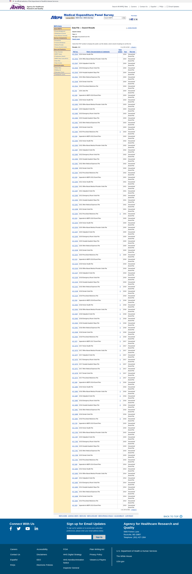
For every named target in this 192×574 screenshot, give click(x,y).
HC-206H (75, 305)
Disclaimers (42, 554)
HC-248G (75, 104)
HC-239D (75, 159)
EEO (39, 560)
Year (125, 52)
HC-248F (75, 109)
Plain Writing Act (97, 549)
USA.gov (120, 561)
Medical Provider (59, 44)
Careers (134, 6)
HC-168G (75, 473)
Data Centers (58, 63)
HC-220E (75, 236)
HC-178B (75, 455)
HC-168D (75, 487)
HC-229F (75, 191)
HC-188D (75, 405)
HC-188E (75, 400)
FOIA (65, 549)
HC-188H (75, 387)
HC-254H (75, 54)
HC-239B (75, 168)
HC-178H (75, 428)
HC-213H (75, 264)
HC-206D (75, 323)
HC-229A (75, 214)
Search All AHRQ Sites (120, 6)
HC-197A (75, 378)
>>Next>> (133, 47)
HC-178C (75, 451)
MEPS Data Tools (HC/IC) (61, 58)
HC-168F (75, 478)
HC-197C (75, 369)
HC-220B (75, 250)
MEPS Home (58, 26)
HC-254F (75, 63)
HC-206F (75, 314)
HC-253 (74, 91)
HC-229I (74, 177)
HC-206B (75, 332)
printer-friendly (132, 28)
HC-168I (74, 464)
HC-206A (75, 337)
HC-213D (75, 282)
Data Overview (59, 52)
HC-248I (74, 95)
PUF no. (75, 52)
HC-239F (75, 150)
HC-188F (75, 396)
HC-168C (75, 492)
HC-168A (75, 501)
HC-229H (75, 182)
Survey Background (60, 31)
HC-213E (75, 277)
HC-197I (74, 341)
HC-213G (75, 268)
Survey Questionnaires (61, 47)
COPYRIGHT (129, 516)
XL (137, 19)
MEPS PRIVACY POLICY (105, 516)
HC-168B (75, 496)
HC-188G (75, 391)
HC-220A (75, 255)
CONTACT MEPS (73, 516)
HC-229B (75, 209)
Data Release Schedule (61, 35)
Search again (76, 39)
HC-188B (75, 414)
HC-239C (75, 163)
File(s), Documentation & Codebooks (98, 52)
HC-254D (75, 72)
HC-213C (75, 287)
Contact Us (144, 6)
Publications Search (60, 56)
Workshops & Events (60, 33)
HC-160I (74, 505)
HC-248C (75, 122)
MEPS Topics (58, 54)
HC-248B (75, 127)
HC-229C (75, 204)
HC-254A (75, 86)
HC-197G (75, 350)
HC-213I (74, 259)
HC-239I (74, 136)
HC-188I (74, 382)
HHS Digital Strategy (72, 554)
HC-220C (75, 245)
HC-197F (75, 355)
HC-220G (75, 227)
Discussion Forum (59, 72)
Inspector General (71, 568)
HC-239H (75, 141)
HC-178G (75, 432)
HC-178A (75, 460)
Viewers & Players (98, 560)
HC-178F (75, 437)
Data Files (57, 60)
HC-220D (75, 241)
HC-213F (75, 273)
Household (58, 40)
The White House (124, 556)
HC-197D (75, 364)
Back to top (171, 516)
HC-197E (75, 359)
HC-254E (75, 68)
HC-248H (75, 100)
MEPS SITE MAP (92, 516)
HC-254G (75, 59)
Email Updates (173, 6)
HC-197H (75, 346)
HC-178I (74, 423)
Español (153, 6)
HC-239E (75, 154)
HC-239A (75, 173)
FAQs (161, 6)
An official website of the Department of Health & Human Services (36, 1)
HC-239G (75, 145)
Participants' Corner (60, 74)
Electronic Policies (45, 565)
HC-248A (75, 132)
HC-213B (75, 291)
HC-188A (75, 419)
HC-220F (75, 232)
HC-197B (75, 373)
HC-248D (75, 118)
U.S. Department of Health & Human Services (136, 551)
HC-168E (75, 482)
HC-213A (75, 296)
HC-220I (74, 218)
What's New (58, 67)
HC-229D (75, 200)
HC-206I (74, 300)
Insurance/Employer (60, 42)
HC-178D (75, 446)
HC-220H (75, 223)
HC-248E (75, 113)
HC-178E (75, 441)
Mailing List (58, 70)
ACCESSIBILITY (119, 516)
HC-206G (75, 309)
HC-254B (75, 81)
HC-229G (75, 186)
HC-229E (75, 195)
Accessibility (42, 549)
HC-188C (75, 410)
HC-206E (75, 318)
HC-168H (75, 469)
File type (132, 52)
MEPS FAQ (82, 516)
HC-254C (75, 77)
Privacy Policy (96, 554)
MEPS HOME (63, 516)
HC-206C (75, 328)
